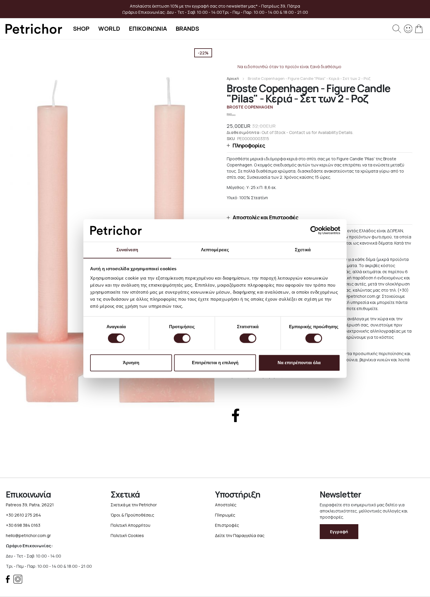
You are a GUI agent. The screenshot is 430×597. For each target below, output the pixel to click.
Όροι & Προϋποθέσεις (132, 515)
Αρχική (233, 78)
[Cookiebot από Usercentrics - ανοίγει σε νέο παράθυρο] (314, 230)
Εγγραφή (339, 531)
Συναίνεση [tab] (127, 249)
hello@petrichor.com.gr (28, 535)
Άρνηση (131, 362)
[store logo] (33, 29)
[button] (319, 145)
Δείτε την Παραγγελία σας (239, 535)
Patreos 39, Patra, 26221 (30, 504)
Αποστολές (225, 504)
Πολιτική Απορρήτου (130, 525)
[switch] (182, 338)
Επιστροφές (227, 525)
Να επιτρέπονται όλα (299, 362)
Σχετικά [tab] (303, 249)
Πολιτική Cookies (127, 535)
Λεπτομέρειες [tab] (215, 249)
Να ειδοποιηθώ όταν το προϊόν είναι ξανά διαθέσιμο (289, 66)
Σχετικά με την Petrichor (134, 504)
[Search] (397, 29)
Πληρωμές (225, 515)
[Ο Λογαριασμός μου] (408, 28)
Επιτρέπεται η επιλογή (215, 362)
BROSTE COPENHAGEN (250, 107)
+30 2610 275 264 (23, 515)
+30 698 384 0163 (23, 525)
